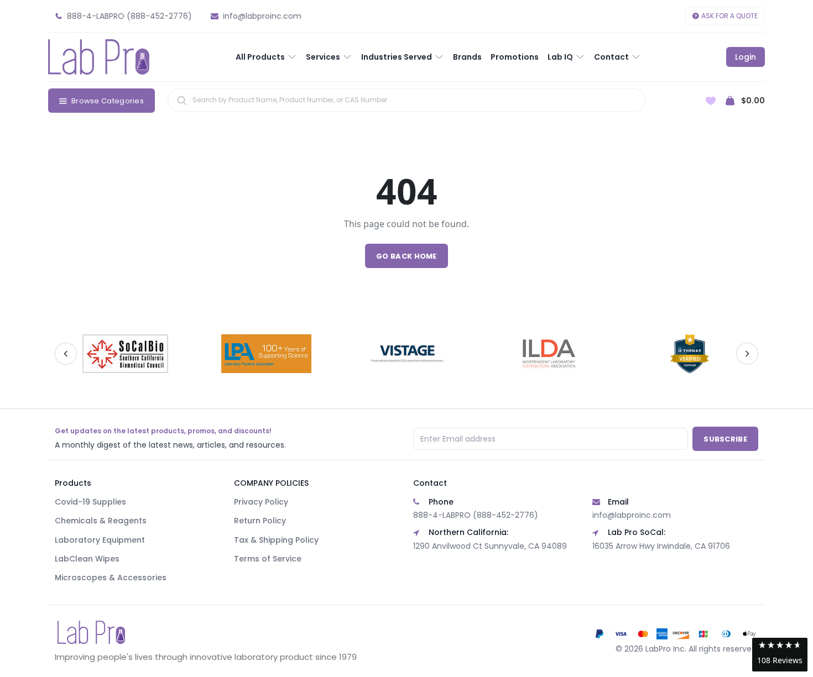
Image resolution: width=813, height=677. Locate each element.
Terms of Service (267, 558)
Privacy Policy (261, 501)
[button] (779, 654)
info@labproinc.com (631, 515)
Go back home (406, 256)
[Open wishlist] (711, 101)
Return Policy (260, 520)
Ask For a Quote (729, 15)
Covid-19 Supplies (90, 501)
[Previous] (66, 354)
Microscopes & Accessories (110, 577)
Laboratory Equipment (100, 539)
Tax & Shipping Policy (276, 539)
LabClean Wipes (87, 558)
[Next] (747, 354)
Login (745, 56)
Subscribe (725, 439)
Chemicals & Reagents (101, 520)
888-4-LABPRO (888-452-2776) (475, 515)
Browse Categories (107, 101)
